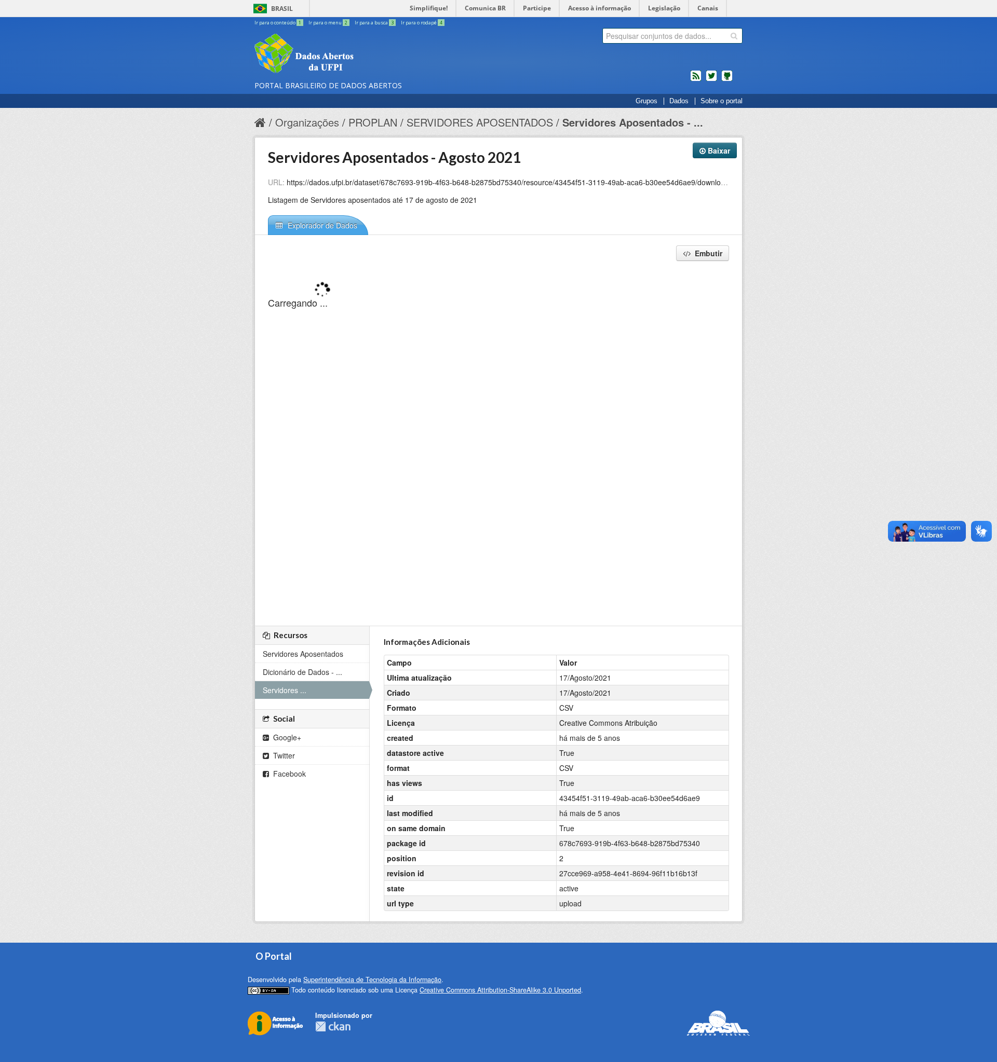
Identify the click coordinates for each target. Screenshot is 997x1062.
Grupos (646, 101)
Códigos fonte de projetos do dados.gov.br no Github (727, 80)
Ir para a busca (374, 22)
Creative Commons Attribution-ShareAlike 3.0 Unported (500, 990)
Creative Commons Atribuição (608, 723)
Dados (679, 101)
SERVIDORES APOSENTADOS (480, 122)
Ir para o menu (327, 22)
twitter (711, 80)
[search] (734, 36)
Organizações (307, 122)
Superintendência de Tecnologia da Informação (372, 979)
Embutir (707, 253)
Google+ (286, 737)
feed (696, 80)
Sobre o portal (721, 101)
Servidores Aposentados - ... (632, 122)
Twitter (283, 755)
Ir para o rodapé (421, 22)
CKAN (333, 1026)
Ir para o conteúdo (277, 22)
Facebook (288, 773)
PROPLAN (372, 122)
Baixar (718, 150)
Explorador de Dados (321, 225)
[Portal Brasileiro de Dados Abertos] (366, 54)
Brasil (282, 8)
